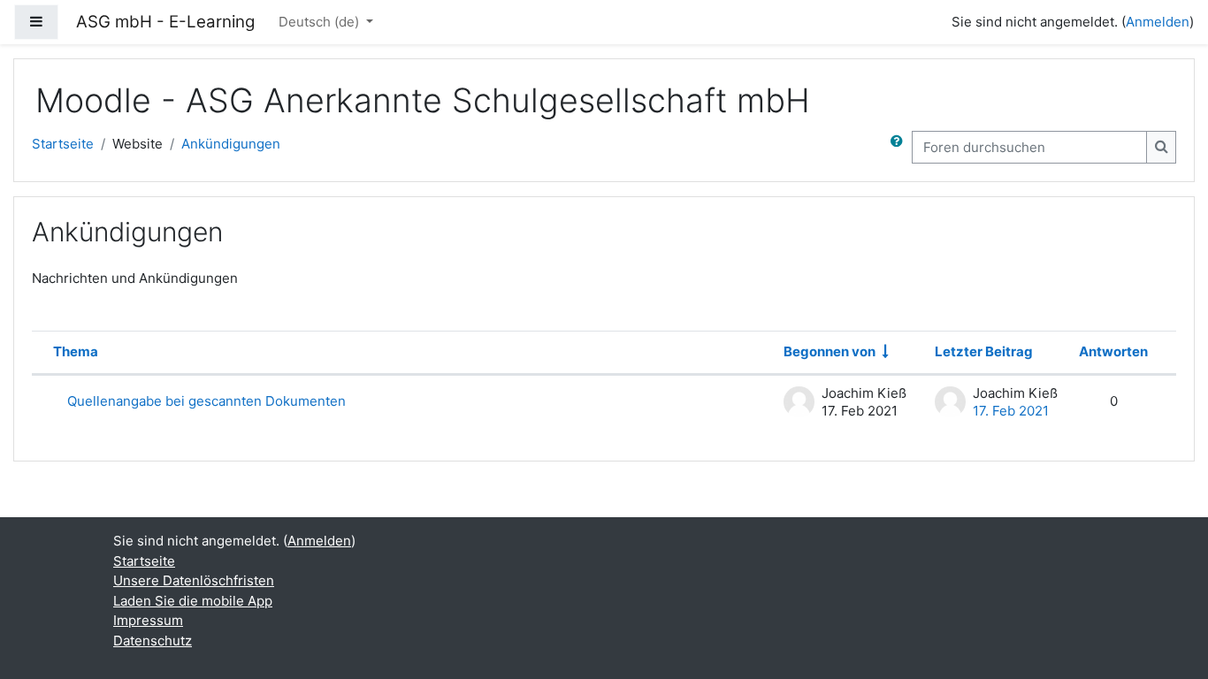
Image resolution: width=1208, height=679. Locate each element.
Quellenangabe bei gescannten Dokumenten (206, 401)
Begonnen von (829, 351)
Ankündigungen (230, 143)
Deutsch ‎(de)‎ (321, 21)
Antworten (1113, 351)
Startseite (63, 143)
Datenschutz (152, 640)
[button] (900, 147)
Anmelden (1157, 21)
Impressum (148, 620)
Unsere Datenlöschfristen (193, 580)
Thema (75, 351)
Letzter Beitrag (984, 351)
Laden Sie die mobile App (192, 600)
